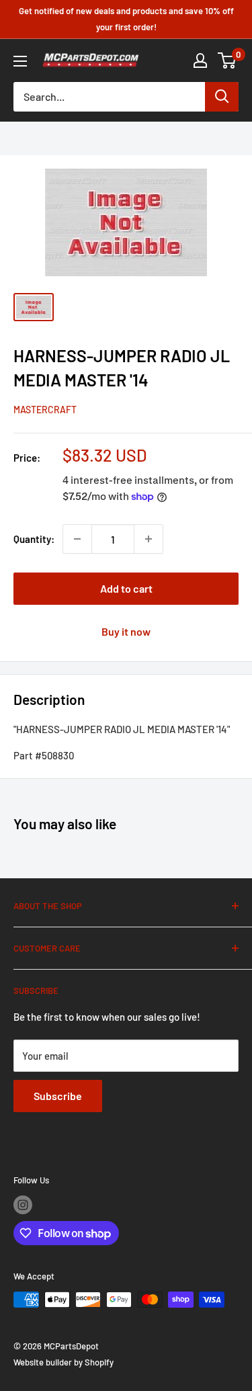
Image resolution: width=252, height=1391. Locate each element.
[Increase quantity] (148, 539)
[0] (227, 60)
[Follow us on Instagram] (22, 1204)
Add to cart (126, 588)
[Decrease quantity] (77, 539)
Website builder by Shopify (63, 1362)
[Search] (222, 97)
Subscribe (58, 1095)
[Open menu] (20, 61)
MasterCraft (45, 409)
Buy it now (126, 631)
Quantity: (33, 539)
